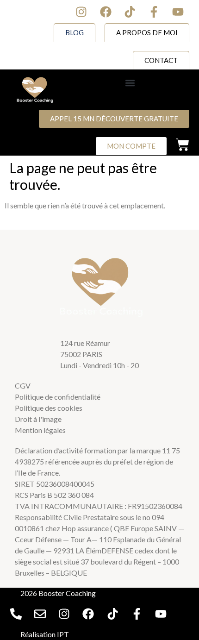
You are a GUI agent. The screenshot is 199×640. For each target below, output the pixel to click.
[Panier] (182, 144)
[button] (130, 82)
